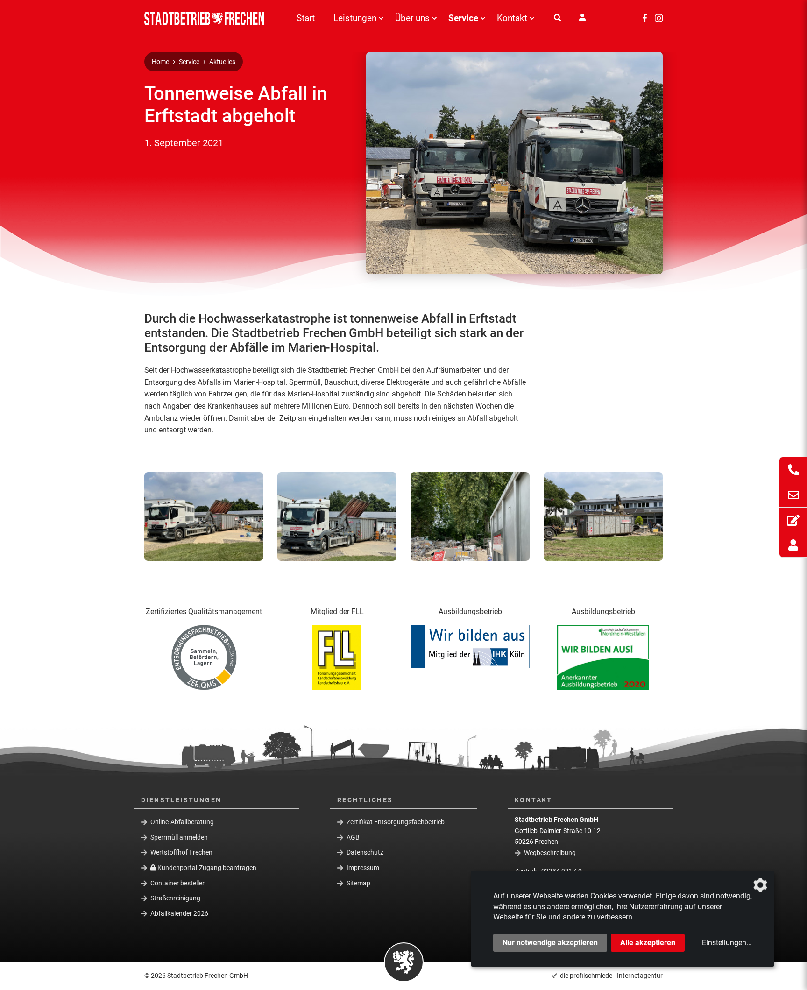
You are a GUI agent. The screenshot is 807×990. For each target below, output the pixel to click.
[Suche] (557, 18)
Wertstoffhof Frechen (181, 852)
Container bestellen (178, 882)
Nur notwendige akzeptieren (550, 942)
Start (306, 18)
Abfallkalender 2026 (179, 913)
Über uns (412, 18)
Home (160, 62)
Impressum (363, 867)
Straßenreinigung (175, 898)
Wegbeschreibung (550, 852)
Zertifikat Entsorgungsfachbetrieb (396, 822)
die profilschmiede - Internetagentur (611, 975)
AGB (353, 837)
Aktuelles (222, 62)
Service (463, 18)
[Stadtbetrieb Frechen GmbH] (207, 18)
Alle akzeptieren (647, 942)
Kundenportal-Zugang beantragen (206, 867)
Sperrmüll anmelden (179, 837)
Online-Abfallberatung (182, 822)
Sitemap (358, 882)
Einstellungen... (727, 942)
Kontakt (512, 18)
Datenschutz (365, 852)
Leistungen (354, 18)
